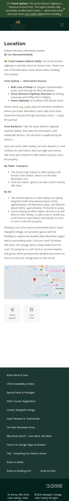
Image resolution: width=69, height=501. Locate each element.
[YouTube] (56, 486)
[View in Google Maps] (34, 282)
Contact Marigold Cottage (21, 409)
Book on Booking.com (19, 470)
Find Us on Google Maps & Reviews (26, 444)
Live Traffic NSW (34, 14)
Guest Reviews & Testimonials (23, 418)
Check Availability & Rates (20, 383)
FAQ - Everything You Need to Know (26, 453)
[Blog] (48, 486)
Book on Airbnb (15, 462)
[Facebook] (52, 486)
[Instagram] (60, 486)
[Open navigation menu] (62, 24)
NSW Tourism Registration (21, 401)
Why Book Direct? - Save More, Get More (29, 436)
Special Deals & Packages (21, 392)
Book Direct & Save (17, 375)
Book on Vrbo (48, 470)
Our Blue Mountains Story (21, 427)
